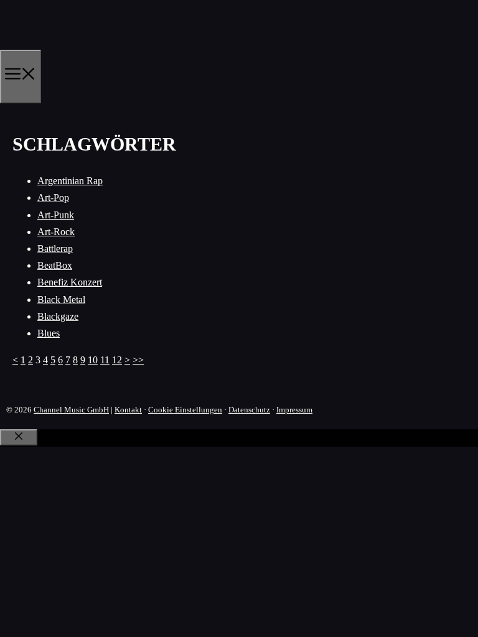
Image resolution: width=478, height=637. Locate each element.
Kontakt (128, 409)
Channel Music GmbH (71, 409)
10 (93, 360)
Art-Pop (53, 197)
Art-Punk (55, 215)
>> (138, 360)
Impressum (294, 409)
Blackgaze (57, 316)
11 (105, 360)
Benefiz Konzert (69, 282)
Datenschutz (249, 409)
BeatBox (54, 265)
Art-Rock (56, 231)
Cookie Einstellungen (185, 409)
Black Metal (61, 299)
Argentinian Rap (70, 180)
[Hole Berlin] (59, 45)
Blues (48, 333)
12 (117, 360)
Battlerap (55, 248)
